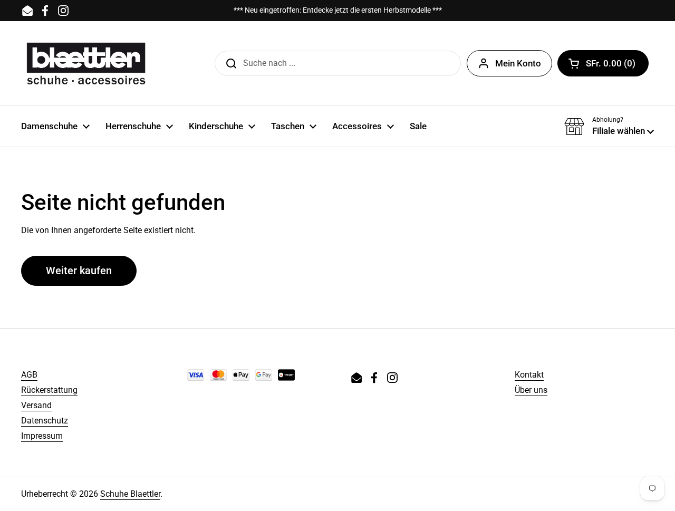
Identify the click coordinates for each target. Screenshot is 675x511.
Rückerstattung (49, 390)
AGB (29, 375)
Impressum (42, 436)
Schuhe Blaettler (130, 494)
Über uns (531, 390)
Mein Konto (518, 63)
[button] (603, 63)
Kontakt (529, 375)
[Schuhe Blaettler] (86, 63)
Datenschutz (44, 421)
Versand (36, 405)
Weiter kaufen (79, 270)
